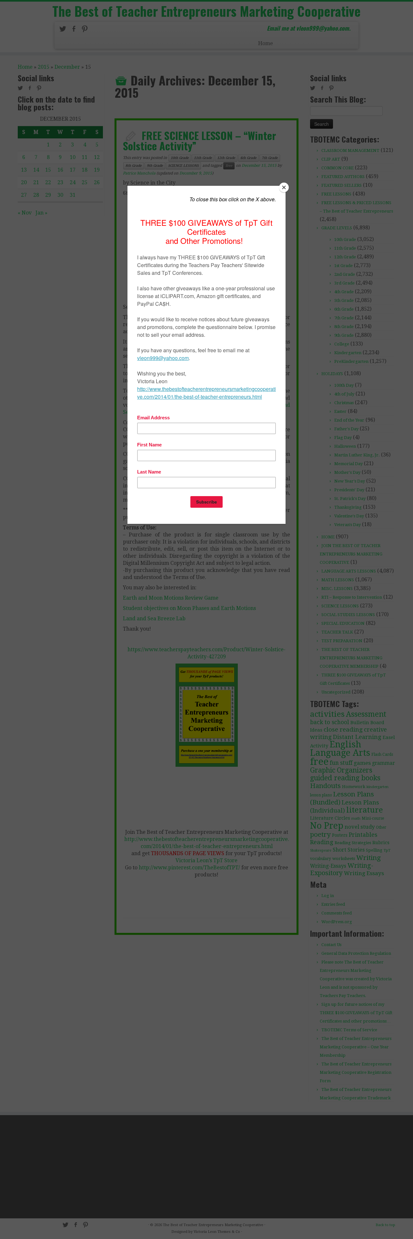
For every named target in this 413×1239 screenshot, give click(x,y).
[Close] (284, 187)
